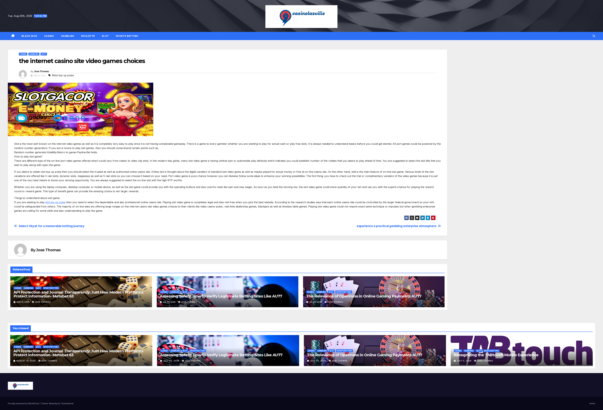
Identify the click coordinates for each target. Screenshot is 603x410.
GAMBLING (67, 36)
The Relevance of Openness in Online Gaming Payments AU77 (363, 296)
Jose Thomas (41, 71)
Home (592, 403)
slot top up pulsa (55, 202)
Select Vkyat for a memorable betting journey (51, 226)
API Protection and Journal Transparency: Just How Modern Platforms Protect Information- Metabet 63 (78, 294)
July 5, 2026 (464, 361)
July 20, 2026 (318, 361)
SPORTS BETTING (127, 36)
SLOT (105, 36)
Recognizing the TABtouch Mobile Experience (496, 355)
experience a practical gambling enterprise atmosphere (396, 226)
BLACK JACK (29, 36)
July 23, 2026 (171, 361)
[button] (594, 36)
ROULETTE (88, 36)
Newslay (53, 403)
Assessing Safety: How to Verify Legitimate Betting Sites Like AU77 (221, 296)
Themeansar (67, 403)
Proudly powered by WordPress (24, 403)
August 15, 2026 (26, 361)
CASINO (49, 36)
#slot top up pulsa (63, 75)
